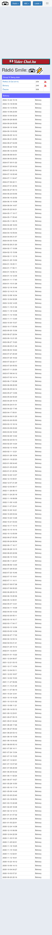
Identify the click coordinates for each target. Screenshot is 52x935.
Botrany (6, 85)
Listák (37, 3)
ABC (26, 3)
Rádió (15, 3)
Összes (6, 89)
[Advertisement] (26, 33)
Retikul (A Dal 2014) (11, 81)
